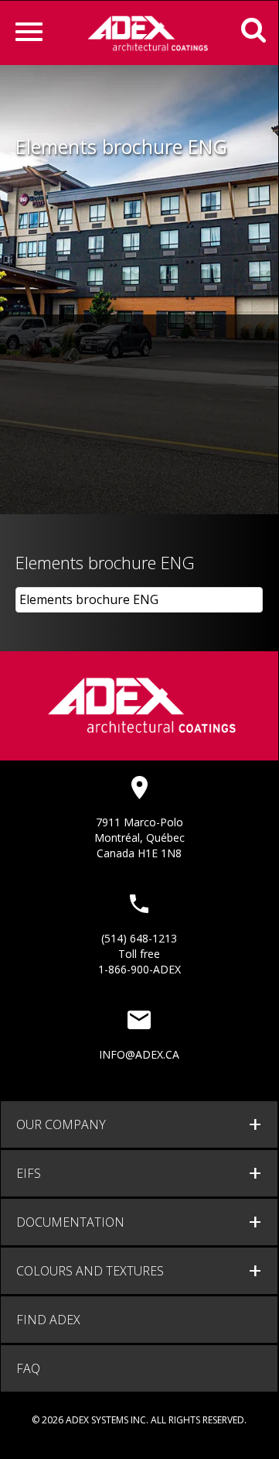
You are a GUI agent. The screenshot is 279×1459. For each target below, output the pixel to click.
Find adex (48, 1319)
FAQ (28, 1368)
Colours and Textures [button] (90, 1270)
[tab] (139, 1124)
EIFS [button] (28, 1173)
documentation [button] (70, 1222)
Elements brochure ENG (88, 599)
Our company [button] (61, 1124)
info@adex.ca (139, 1054)
